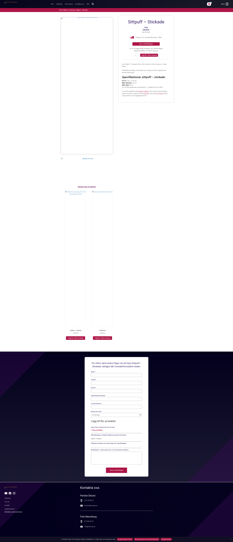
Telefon (93, 379)
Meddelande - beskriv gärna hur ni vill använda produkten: (110, 450)
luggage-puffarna (143, 91)
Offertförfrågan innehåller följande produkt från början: (109, 435)
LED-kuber (160, 93)
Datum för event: (96, 411)
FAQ (88, 4)
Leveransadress (96, 403)
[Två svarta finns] (87, 168)
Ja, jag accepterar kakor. (125, 539)
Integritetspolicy (166, 539)
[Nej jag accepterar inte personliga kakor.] (231, 539)
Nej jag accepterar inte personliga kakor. (147, 539)
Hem (52, 4)
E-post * (93, 387)
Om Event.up (69, 4)
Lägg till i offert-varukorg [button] (75, 338)
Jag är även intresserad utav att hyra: (103, 428)
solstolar (146, 93)
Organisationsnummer (98, 395)
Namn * (93, 371)
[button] (93, 4)
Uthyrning (59, 4)
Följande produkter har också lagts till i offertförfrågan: (109, 443)
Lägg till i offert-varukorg (149, 55)
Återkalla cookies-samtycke (13, 512)
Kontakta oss (79, 4)
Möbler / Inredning (69, 10)
